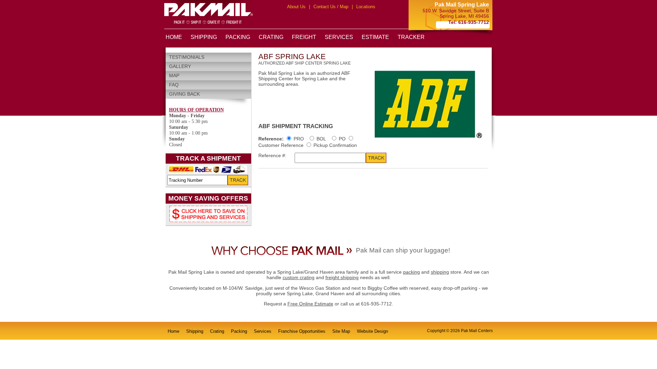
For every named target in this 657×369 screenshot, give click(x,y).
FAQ (174, 84)
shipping (440, 272)
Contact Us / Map (330, 6)
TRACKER (411, 37)
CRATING (271, 37)
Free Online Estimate (310, 303)
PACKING (238, 37)
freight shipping (342, 277)
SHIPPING (204, 37)
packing (411, 272)
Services (262, 331)
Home (173, 331)
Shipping (194, 331)
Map (174, 75)
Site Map (341, 331)
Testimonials (186, 57)
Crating (217, 331)
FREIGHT (304, 37)
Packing (239, 331)
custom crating (298, 277)
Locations (365, 6)
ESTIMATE (375, 37)
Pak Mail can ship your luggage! (403, 250)
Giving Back (184, 94)
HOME (174, 37)
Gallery (180, 66)
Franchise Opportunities (301, 331)
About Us (296, 6)
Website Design (372, 331)
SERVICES (339, 37)
